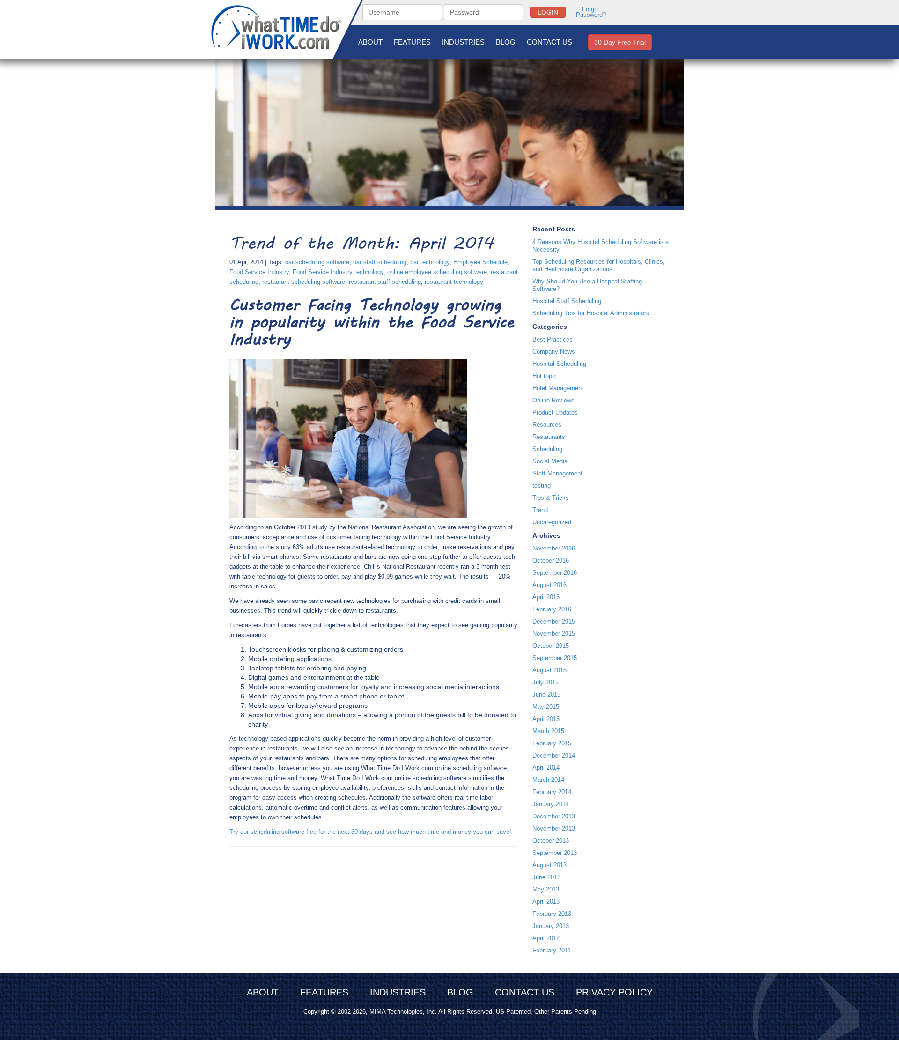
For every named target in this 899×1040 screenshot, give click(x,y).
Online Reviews (553, 400)
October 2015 (550, 645)
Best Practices (552, 339)
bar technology (430, 262)
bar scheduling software (317, 262)
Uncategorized (551, 522)
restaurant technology (454, 281)
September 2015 (554, 657)
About (370, 42)
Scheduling (547, 449)
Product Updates (555, 412)
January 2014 (550, 804)
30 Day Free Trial (620, 42)
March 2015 (548, 731)
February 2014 (551, 791)
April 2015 (546, 718)
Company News (553, 351)
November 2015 (553, 633)
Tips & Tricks (550, 497)
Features (412, 42)
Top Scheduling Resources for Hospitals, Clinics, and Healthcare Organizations (598, 265)
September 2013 (554, 852)
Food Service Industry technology (338, 271)
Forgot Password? (591, 12)
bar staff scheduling (379, 262)
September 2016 (554, 572)
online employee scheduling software (437, 271)
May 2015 (545, 706)
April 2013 (546, 901)
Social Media (549, 461)
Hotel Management (557, 388)
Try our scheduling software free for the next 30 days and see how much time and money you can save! (370, 831)
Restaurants (548, 436)
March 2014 (548, 779)
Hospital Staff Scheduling (566, 301)
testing (541, 485)
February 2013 (551, 913)
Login (548, 12)
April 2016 (546, 597)
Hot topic (544, 375)
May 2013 (545, 889)
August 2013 (549, 865)
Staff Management (557, 473)
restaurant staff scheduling (385, 281)
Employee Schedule (480, 262)
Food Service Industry (259, 271)
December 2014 (553, 755)
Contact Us (549, 42)
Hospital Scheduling (559, 363)
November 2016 (553, 548)
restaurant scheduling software (303, 281)
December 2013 (553, 816)
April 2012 (546, 938)
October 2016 (550, 560)
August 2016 (549, 584)
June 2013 (546, 877)
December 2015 (553, 621)
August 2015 (549, 670)
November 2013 (553, 828)
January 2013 (550, 925)
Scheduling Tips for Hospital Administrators (590, 313)
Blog (506, 42)
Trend (540, 509)
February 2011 (551, 950)
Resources (546, 424)
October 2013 (550, 840)
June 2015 (546, 694)
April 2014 (546, 767)
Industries (463, 42)
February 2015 (551, 743)
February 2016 (551, 609)
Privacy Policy (614, 992)
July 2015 (545, 682)
